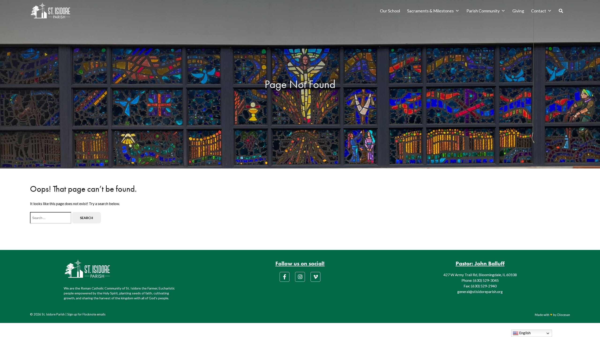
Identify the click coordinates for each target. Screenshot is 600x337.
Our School (390, 10)
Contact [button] (538, 10)
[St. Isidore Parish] (50, 10)
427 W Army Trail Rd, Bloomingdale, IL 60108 (480, 274)
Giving (518, 10)
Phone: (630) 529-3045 (480, 280)
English (524, 332)
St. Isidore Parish (53, 314)
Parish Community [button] (483, 10)
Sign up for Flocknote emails (86, 314)
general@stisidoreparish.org (480, 291)
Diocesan (563, 315)
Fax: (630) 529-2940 (480, 286)
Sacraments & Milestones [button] (430, 10)
